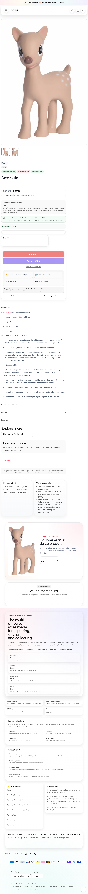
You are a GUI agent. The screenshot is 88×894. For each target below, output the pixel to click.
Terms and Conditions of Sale (18, 805)
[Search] (72, 10)
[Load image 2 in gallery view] (15, 152)
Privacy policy (28, 886)
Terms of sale (16, 889)
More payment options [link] (33, 266)
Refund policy (17, 886)
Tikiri (25, 335)
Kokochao (19, 883)
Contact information (67, 886)
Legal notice (27, 889)
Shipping (16, 195)
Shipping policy (53, 886)
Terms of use (12, 815)
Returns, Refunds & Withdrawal (18, 800)
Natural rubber (6, 312)
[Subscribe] (60, 843)
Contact (10, 790)
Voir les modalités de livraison (54, 220)
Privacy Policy (12, 820)
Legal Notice (11, 825)
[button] (83, 10)
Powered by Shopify (30, 883)
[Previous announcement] (6, 2)
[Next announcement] (82, 2)
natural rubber (17, 317)
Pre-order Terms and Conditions (18, 810)
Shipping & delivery (14, 795)
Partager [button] (6, 460)
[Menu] (6, 10)
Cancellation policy (39, 889)
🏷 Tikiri (4, 163)
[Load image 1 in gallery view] (6, 152)
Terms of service (40, 886)
